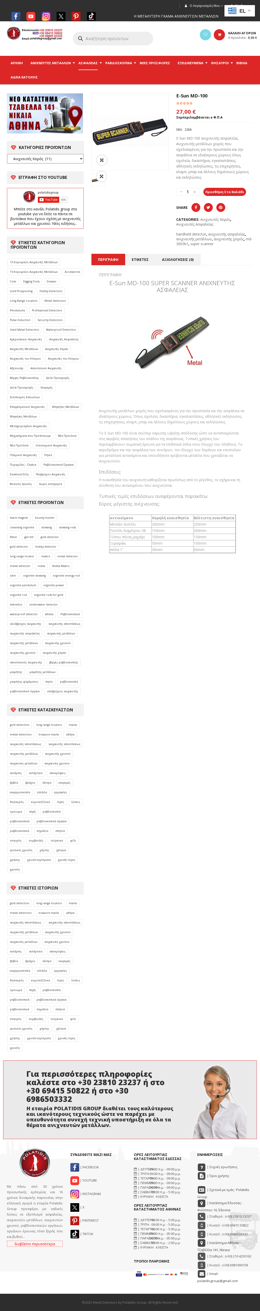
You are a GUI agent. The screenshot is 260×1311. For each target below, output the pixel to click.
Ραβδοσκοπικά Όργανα (58, 464)
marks (73, 725)
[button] (101, 176)
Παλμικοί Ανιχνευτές (23, 455)
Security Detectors (50, 320)
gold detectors (19, 725)
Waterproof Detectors (61, 329)
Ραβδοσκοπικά (70, 614)
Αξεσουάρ (16, 368)
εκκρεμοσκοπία (20, 792)
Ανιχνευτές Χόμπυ (56, 349)
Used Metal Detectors (24, 329)
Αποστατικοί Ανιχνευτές (46, 368)
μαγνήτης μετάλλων (42, 672)
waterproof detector (24, 614)
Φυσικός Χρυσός (21, 484)
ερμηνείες (60, 792)
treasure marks (49, 734)
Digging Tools (31, 281)
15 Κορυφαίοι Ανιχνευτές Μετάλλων (34, 262)
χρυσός (15, 869)
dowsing (46, 527)
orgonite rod (18, 595)
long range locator (22, 556)
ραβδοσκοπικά (19, 821)
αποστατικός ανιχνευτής (26, 662)
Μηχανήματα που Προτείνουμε (30, 436)
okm (13, 575)
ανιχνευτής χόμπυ (54, 652)
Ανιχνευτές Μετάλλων (24, 349)
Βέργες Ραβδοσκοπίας (24, 378)
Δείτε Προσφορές (58, 378)
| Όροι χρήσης (217, 1175)
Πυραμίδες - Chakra (23, 464)
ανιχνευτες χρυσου (57, 763)
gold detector (50, 537)
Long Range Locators (23, 300)
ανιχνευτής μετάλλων (61, 633)
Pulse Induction (20, 320)
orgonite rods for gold (48, 595)
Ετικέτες (140, 259)
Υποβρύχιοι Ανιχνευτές (51, 474)
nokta (41, 566)
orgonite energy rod (66, 575)
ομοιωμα (16, 811)
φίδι (73, 840)
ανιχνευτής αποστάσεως (64, 624)
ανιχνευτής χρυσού (58, 643)
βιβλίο (14, 782)
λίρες (60, 802)
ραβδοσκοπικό (19, 831)
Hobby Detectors (51, 291)
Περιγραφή (108, 259)
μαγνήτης (16, 672)
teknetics (16, 604)
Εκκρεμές (47, 387)
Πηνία (48, 455)
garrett (29, 537)
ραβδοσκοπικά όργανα (52, 821)
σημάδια (42, 831)
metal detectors (20, 734)
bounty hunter (45, 517)
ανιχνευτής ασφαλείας (25, 633)
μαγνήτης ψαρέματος (24, 681)
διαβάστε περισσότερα (34, 1243)
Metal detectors (55, 300)
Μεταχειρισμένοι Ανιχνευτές (28, 426)
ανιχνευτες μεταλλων (23, 763)
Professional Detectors (47, 310)
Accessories (72, 272)
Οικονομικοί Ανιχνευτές (51, 445)
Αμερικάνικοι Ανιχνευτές (26, 339)
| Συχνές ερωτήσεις (221, 1167)
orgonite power (53, 585)
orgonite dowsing (34, 575)
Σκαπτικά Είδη (19, 474)
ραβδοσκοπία (69, 681)
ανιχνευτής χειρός (229, 239)
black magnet (19, 517)
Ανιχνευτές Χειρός (215, 219)
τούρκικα (57, 840)
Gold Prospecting (21, 291)
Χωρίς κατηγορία (50, 484)
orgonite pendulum (23, 585)
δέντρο (47, 782)
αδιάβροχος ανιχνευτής (25, 624)
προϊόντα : (242, 37)
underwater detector (43, 604)
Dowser (52, 281)
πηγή (32, 811)
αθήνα (70, 734)
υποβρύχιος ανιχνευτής (62, 691)
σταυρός (16, 840)
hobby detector (45, 546)
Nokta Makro (61, 566)
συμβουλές (36, 840)
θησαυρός (17, 802)
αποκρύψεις (58, 773)
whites (49, 614)
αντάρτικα (35, 773)
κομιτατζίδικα (40, 802)
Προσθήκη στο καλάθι (224, 192)
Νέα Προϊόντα (67, 436)
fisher (13, 537)
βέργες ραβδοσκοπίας (63, 662)
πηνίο (49, 681)
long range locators (49, 725)
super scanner (202, 243)
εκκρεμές (65, 782)
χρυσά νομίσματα (39, 860)
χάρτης (44, 850)
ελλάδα (42, 792)
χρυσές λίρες (66, 860)
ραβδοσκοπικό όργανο (25, 691)
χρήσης (15, 860)
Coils (13, 281)
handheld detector (191, 234)
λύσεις (75, 802)
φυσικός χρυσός (21, 850)
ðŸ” (102, 160)
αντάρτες (16, 773)
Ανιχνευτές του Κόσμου (25, 358)
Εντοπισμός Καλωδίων (25, 397)
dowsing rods (67, 527)
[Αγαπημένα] (205, 34)
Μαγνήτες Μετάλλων (65, 407)
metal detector (67, 556)
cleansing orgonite (22, 527)
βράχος (30, 782)
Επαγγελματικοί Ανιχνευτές (27, 407)
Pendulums (17, 310)
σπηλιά (60, 831)
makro (45, 556)
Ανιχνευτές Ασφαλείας (64, 339)
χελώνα (61, 850)
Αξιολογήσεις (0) (178, 259)
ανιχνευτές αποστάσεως (25, 744)
